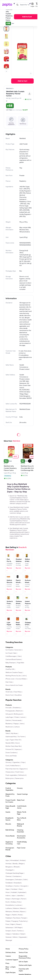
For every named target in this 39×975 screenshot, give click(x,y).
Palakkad (8, 918)
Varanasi (8, 937)
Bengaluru (9, 867)
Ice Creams (9, 650)
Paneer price (19, 778)
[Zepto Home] (7, 4)
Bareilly (15, 864)
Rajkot (13, 924)
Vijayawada (22, 937)
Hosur (8, 892)
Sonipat (8, 931)
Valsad (22, 934)
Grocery (8, 762)
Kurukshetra (10, 905)
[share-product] (29, 94)
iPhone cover (10, 679)
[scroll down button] (6, 71)
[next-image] (30, 73)
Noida (20, 915)
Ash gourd (9, 714)
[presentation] (6, 71)
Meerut (22, 908)
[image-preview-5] (6, 66)
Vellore (15, 937)
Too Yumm (21, 737)
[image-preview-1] (6, 36)
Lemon (22, 717)
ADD (15, 456)
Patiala (8, 921)
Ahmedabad (14, 860)
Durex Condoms (11, 753)
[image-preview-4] (6, 59)
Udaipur (8, 934)
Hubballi (14, 892)
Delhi (25, 880)
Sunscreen (18, 650)
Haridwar (14, 889)
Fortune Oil (9, 749)
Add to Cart (27, 17)
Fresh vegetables (11, 775)
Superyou (18, 749)
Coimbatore (17, 876)
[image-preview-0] (6, 28)
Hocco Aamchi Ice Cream (14, 685)
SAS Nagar (18, 928)
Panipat (23, 918)
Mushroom (9, 727)
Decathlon (18, 695)
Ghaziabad (17, 883)
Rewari (18, 924)
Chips (23, 762)
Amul (17, 743)
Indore (8, 896)
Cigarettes (16, 762)
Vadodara (15, 934)
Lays (7, 740)
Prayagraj (14, 921)
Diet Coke (9, 682)
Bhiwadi (16, 867)
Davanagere (10, 880)
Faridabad (9, 883)
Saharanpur (9, 928)
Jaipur (13, 896)
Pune (7, 924)
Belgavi (21, 864)
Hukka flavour (15, 766)
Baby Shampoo (11, 663)
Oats (19, 656)
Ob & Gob (9, 692)
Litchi (24, 676)
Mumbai (16, 912)
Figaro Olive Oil (15, 740)
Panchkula (16, 918)
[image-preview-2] (6, 43)
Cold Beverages (11, 656)
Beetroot (19, 711)
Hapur (8, 889)
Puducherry (23, 921)
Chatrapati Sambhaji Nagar (14, 873)
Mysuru (22, 912)
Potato (17, 717)
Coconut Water (21, 679)
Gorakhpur (9, 886)
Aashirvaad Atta (11, 737)
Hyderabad (21, 892)
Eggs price (23, 769)
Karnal (23, 899)
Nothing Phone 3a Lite (13, 676)
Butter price (10, 778)
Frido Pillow (17, 692)
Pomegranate (10, 711)
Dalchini (8, 720)
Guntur (16, 886)
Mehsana (9, 912)
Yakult (8, 733)
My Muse (14, 733)
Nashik (14, 915)
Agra (7, 860)
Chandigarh (9, 870)
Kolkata (13, 902)
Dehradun (18, 880)
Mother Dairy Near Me (13, 746)
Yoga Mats (20, 663)
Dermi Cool (9, 695)
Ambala (22, 860)
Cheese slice (10, 772)
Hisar (20, 889)
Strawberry (16, 708)
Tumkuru (20, 931)
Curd (7, 766)
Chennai (8, 876)
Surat (14, 931)
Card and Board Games (13, 659)
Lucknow (18, 905)
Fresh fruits (19, 772)
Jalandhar (20, 896)
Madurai (16, 908)
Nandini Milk (10, 743)
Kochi (7, 902)
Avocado (8, 708)
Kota (19, 902)
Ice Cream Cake (11, 653)
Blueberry (9, 724)
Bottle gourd (18, 714)
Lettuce (17, 727)
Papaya (16, 724)
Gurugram (23, 886)
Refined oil (22, 775)
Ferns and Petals (11, 756)
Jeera (22, 724)
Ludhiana (9, 908)
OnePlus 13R (10, 669)
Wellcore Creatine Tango (14, 672)
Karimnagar (16, 899)
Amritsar (8, 864)
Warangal (9, 940)
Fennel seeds (16, 720)
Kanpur (8, 899)
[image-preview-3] (6, 51)
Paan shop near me (12, 769)
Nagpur (8, 915)
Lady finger (9, 717)
